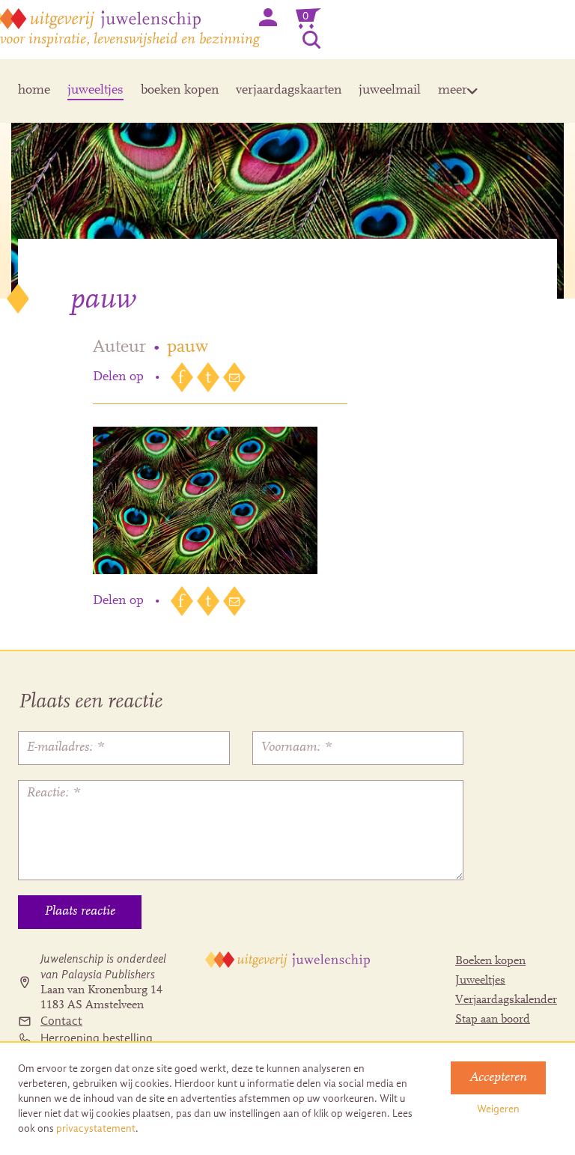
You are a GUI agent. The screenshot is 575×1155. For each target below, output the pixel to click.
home (34, 90)
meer (452, 90)
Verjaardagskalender (506, 1000)
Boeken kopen (490, 961)
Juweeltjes (480, 981)
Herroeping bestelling (96, 1038)
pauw (187, 347)
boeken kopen (180, 90)
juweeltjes (95, 90)
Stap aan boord (492, 1020)
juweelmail (390, 90)
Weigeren (498, 1109)
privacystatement (96, 1128)
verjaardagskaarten (288, 90)
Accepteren (498, 1078)
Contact (61, 1021)
